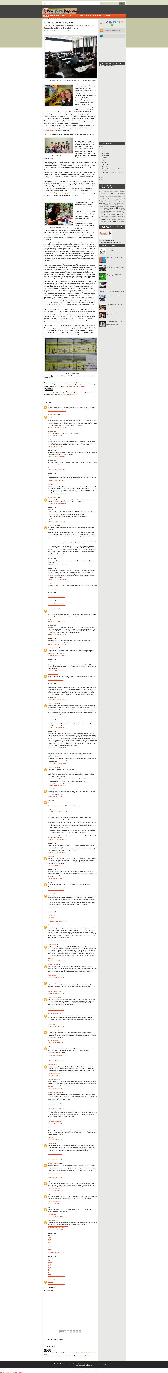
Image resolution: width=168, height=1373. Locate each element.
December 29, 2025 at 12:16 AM (57, 921)
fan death (115, 201)
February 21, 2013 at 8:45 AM (57, 411)
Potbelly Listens (51, 1064)
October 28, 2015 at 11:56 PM (57, 785)
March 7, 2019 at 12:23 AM (56, 890)
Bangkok (100, 191)
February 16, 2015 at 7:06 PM (57, 644)
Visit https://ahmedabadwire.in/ (55, 1173)
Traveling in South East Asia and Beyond (98, 16)
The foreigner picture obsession (111, 219)
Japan (70, 16)
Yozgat (49, 1237)
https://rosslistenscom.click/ (54, 1188)
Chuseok (106, 196)
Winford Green (51, 925)
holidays (111, 206)
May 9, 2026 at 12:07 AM (55, 1088)
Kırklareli (50, 1262)
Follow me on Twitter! (110, 36)
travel (110, 221)
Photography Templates (82, 1370)
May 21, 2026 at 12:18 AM (55, 1105)
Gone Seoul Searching (59, 1364)
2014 (102, 149)
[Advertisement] (112, 49)
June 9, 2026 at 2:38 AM (55, 1177)
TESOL (108, 218)
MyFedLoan (50, 1008)
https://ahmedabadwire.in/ (54, 1163)
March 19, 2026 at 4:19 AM (56, 1026)
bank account (106, 191)
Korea (64, 16)
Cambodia (101, 195)
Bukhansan (103, 193)
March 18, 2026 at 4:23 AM (56, 1010)
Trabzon (50, 1247)
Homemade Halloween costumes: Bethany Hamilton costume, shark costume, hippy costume (114, 323)
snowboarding (113, 216)
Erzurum (50, 1249)
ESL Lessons (103, 201)
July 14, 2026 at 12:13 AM (56, 1190)
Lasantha (95, 1364)
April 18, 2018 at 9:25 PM (55, 865)
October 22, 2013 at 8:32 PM (57, 494)
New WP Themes (79, 1364)
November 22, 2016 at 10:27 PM (57, 811)
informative (50, 1282)
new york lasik (72, 1370)
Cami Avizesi (51, 917)
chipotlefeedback (52, 939)
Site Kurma (50, 919)
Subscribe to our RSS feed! (112, 30)
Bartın (49, 1260)
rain (100, 212)
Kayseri (49, 1245)
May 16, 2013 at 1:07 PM (55, 435)
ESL (117, 200)
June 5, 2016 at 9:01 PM (55, 796)
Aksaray (50, 1265)
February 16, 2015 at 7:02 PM (57, 634)
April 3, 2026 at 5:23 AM (55, 1042)
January (104, 166)
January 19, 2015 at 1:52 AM (56, 621)
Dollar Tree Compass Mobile (54, 991)
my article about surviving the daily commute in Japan (76, 327)
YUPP (49, 882)
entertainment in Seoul (110, 200)
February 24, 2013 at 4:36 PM (57, 427)
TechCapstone (51, 1143)
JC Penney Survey (52, 906)
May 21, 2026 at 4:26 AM (55, 1123)
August (104, 160)
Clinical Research (52, 1220)
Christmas (101, 196)
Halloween (101, 206)
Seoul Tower (122, 214)
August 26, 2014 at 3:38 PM (56, 597)
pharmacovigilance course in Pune (56, 1227)
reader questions (111, 212)
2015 (102, 146)
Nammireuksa (102, 211)
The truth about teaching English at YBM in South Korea (114, 249)
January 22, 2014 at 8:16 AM (56, 589)
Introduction (106, 208)
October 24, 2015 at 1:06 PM (57, 747)
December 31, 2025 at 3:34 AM (57, 941)
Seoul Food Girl (55, 16)
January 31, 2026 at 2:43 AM (56, 960)
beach (112, 191)
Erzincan (50, 1267)
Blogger (120, 242)
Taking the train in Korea (112, 282)
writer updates (104, 223)
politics (118, 211)
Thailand (114, 218)
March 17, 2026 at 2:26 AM (56, 993)
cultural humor (112, 198)
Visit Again (50, 1086)
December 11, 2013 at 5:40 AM (57, 579)
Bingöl (49, 1242)
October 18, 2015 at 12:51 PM (57, 727)
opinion (109, 211)
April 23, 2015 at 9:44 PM (55, 680)
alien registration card (103, 190)
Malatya (49, 1264)
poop (122, 211)
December (104, 153)
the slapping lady (121, 219)
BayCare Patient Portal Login (55, 1092)
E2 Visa (123, 198)
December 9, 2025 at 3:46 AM (57, 908)
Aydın (49, 1269)
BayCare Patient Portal (53, 964)
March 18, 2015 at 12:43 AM (56, 655)
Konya (49, 1274)
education (102, 200)
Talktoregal (50, 958)
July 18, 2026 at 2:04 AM (55, 1229)
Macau (115, 209)
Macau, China (79, 16)
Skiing (107, 216)
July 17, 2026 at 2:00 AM (55, 1216)
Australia (118, 190)
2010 (102, 182)
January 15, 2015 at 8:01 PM (56, 605)
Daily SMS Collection (53, 1079)
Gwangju (118, 204)
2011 (102, 179)
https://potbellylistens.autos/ (54, 1073)
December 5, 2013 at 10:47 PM (57, 555)
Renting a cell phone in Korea (113, 296)
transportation (103, 221)
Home (45, 3)
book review (122, 191)
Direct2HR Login (52, 975)
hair (122, 204)
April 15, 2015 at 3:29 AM (55, 670)
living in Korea (107, 209)
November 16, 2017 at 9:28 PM (57, 852)
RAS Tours (104, 212)
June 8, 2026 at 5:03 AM (55, 1159)
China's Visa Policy (119, 195)
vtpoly (49, 405)
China (111, 195)
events (109, 201)
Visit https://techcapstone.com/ (55, 1154)
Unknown (50, 800)
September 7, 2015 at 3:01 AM (57, 699)
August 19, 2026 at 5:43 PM (56, 1276)
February (104, 164)
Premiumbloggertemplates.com (106, 1364)
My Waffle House (52, 1024)
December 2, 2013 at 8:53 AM (57, 521)
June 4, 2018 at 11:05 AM (55, 878)
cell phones (107, 195)
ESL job (123, 200)
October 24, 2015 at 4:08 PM (57, 763)
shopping (102, 216)
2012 (102, 177)
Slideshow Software (94, 1370)
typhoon (117, 221)
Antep (49, 1270)
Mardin (49, 1240)
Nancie (49, 484)
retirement (119, 212)
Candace (50, 789)
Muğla (49, 1239)
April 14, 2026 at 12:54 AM (56, 1061)
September (105, 157)
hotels (100, 208)
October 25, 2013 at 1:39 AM (57, 503)
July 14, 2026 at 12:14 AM (56, 1203)
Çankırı (49, 1244)
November (104, 155)
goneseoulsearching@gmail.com (76, 386)
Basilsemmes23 (51, 893)
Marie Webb (72, 391)
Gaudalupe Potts (52, 944)
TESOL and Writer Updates (52, 18)
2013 (102, 151)
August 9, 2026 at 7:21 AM (56, 1252)
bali (122, 190)
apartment (112, 190)
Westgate (123, 221)
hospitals (121, 206)
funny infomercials (110, 204)
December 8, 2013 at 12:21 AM (57, 564)
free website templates (87, 1365)
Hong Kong (116, 206)
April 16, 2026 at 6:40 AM (55, 1075)
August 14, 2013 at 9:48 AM (56, 456)
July (103, 162)
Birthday (116, 191)
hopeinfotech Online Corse (54, 1279)
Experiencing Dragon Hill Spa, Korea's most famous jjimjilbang (114, 274)
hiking (107, 206)
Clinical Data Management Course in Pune (58, 1226)
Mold (122, 209)
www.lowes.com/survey (53, 981)
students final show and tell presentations (64, 193)
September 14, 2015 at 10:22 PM (58, 716)
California (121, 193)
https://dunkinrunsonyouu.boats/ (55, 1055)
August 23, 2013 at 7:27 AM (56, 469)
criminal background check (115, 196)
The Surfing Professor (53, 414)
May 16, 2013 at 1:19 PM (55, 446)
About (51, 3)
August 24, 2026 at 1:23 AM (56, 1284)
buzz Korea (111, 193)
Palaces (114, 211)
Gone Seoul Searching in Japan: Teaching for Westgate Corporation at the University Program (68, 27)
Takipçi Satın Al (51, 915)
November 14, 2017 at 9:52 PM (57, 839)
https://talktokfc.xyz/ (52, 1214)
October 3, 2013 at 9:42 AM (56, 480)
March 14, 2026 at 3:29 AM (56, 977)
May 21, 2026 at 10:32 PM (55, 1139)
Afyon (49, 1272)
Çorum (49, 1250)
